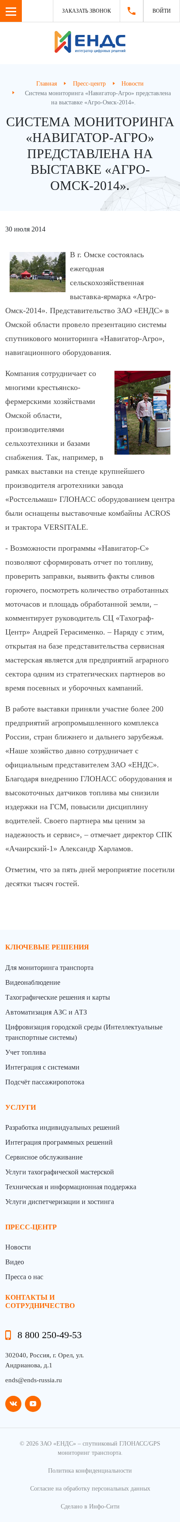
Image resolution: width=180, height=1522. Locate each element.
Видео (14, 1262)
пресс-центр (31, 1227)
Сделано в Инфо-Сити (90, 1506)
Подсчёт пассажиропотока (44, 1082)
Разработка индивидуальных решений (62, 1127)
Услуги (20, 1107)
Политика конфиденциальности (90, 1470)
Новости (18, 1247)
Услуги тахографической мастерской (59, 1172)
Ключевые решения (47, 947)
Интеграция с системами (42, 1067)
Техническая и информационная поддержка (70, 1187)
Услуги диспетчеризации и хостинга (59, 1201)
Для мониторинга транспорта (49, 967)
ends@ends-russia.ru (33, 1380)
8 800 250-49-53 (49, 1334)
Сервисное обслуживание (44, 1157)
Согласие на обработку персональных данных (90, 1488)
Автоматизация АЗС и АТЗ (46, 1012)
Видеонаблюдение (32, 982)
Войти (161, 11)
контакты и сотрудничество (40, 1301)
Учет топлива (25, 1052)
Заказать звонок (86, 11)
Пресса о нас (24, 1276)
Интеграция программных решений (59, 1142)
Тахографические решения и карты (57, 997)
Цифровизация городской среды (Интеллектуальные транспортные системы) (84, 1032)
